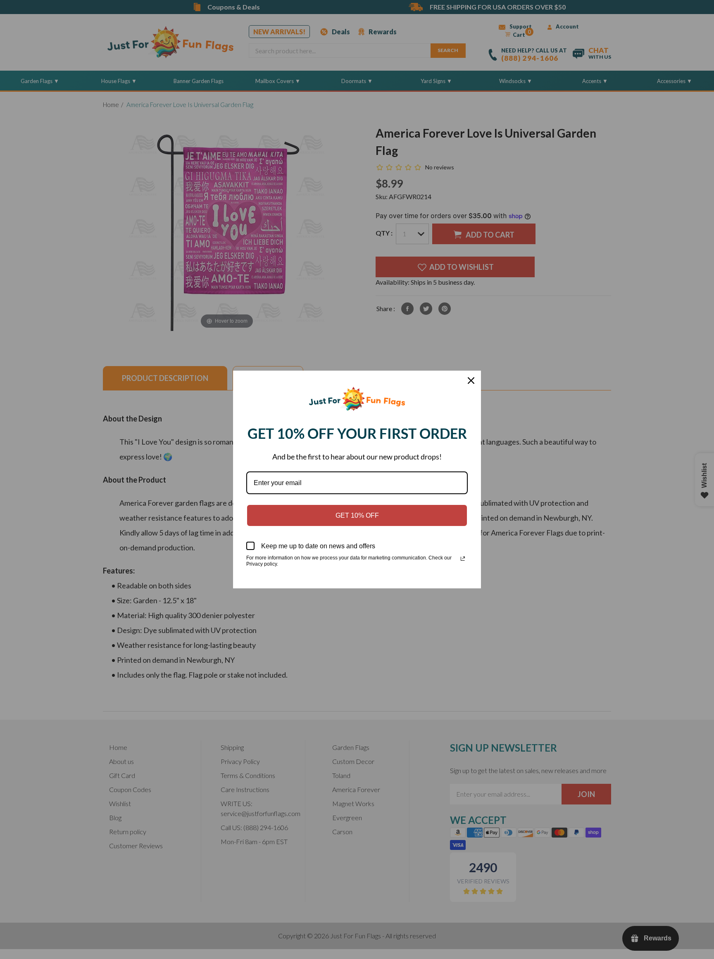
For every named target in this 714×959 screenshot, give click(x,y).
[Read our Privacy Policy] (463, 559)
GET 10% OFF (357, 515)
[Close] (471, 380)
